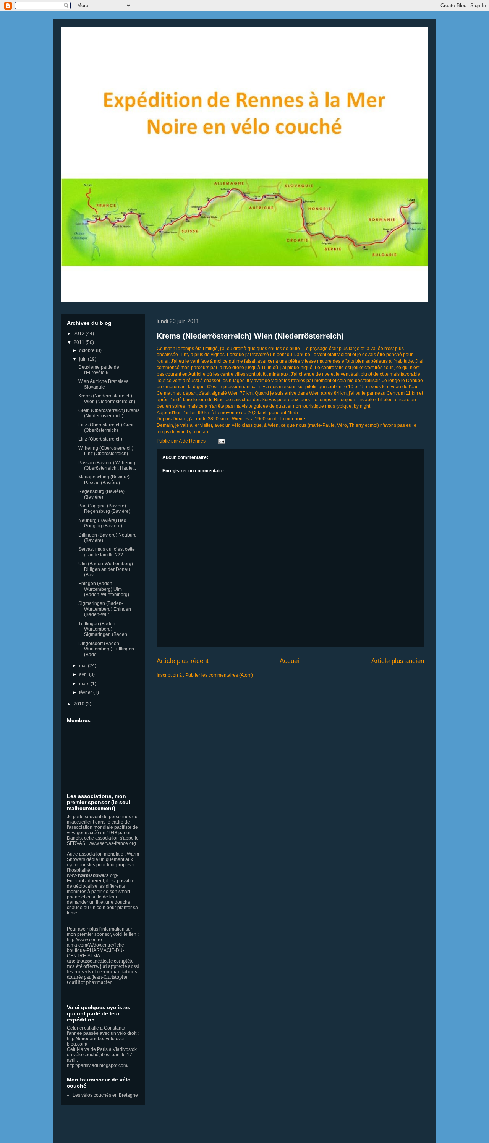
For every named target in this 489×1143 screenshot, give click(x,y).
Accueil (290, 661)
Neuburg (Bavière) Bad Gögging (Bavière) (102, 523)
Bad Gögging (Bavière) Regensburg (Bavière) (104, 508)
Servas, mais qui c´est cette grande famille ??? (106, 551)
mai (83, 665)
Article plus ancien (397, 661)
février (86, 692)
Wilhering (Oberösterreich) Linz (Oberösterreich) (105, 451)
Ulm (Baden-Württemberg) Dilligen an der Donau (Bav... (105, 569)
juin (83, 359)
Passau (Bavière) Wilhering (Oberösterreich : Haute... (107, 465)
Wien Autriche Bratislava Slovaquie (103, 384)
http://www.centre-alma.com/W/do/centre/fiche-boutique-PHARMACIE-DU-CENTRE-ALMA (96, 947)
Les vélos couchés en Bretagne (105, 1095)
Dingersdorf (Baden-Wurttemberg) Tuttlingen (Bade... (106, 649)
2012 (80, 333)
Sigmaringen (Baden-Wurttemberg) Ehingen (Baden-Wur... (104, 609)
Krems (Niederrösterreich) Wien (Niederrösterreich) (250, 336)
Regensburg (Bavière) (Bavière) (101, 494)
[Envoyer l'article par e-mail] (220, 441)
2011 (80, 342)
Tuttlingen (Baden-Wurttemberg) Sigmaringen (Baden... (104, 629)
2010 (80, 704)
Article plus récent (183, 661)
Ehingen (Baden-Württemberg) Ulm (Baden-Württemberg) (103, 589)
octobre (87, 350)
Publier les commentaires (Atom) (219, 675)
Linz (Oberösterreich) (100, 439)
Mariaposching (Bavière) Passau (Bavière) (104, 479)
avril (84, 674)
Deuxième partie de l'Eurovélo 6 (98, 370)
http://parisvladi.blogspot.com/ (97, 1065)
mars (85, 683)
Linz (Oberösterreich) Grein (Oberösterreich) (106, 427)
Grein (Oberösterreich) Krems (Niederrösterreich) (108, 413)
